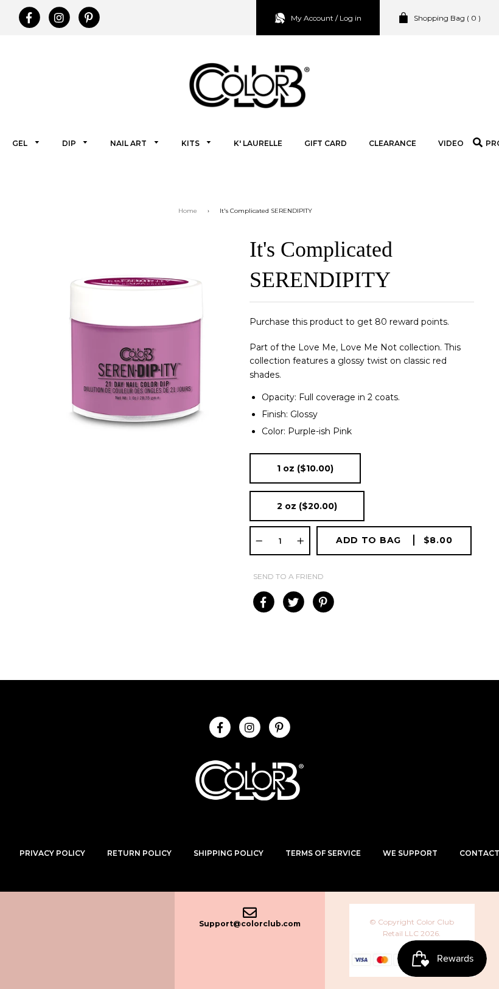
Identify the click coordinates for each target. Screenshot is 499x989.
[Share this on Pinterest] (323, 602)
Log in (350, 18)
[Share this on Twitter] (293, 602)
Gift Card (325, 143)
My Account (312, 18)
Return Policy (139, 853)
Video (451, 143)
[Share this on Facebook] (263, 602)
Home (187, 211)
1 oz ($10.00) (305, 468)
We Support (410, 853)
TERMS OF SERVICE (323, 853)
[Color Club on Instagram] (58, 18)
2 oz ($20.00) (307, 506)
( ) (447, 18)
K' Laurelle (258, 143)
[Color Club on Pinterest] (88, 18)
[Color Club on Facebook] (29, 18)
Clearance (392, 143)
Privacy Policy (52, 853)
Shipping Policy (228, 853)
